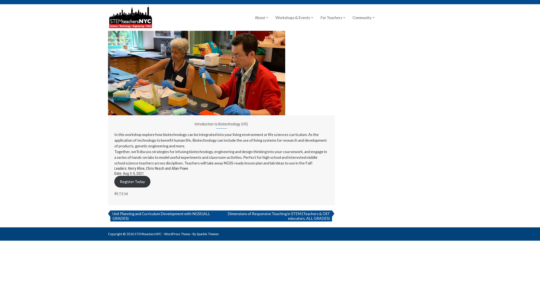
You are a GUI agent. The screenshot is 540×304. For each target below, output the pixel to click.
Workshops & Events (292, 17)
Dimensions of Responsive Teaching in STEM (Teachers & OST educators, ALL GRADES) (279, 216)
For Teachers (331, 17)
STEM (122, 193)
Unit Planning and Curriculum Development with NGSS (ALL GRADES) (161, 216)
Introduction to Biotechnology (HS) (221, 124)
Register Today (132, 181)
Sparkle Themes (208, 234)
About (260, 17)
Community (361, 17)
